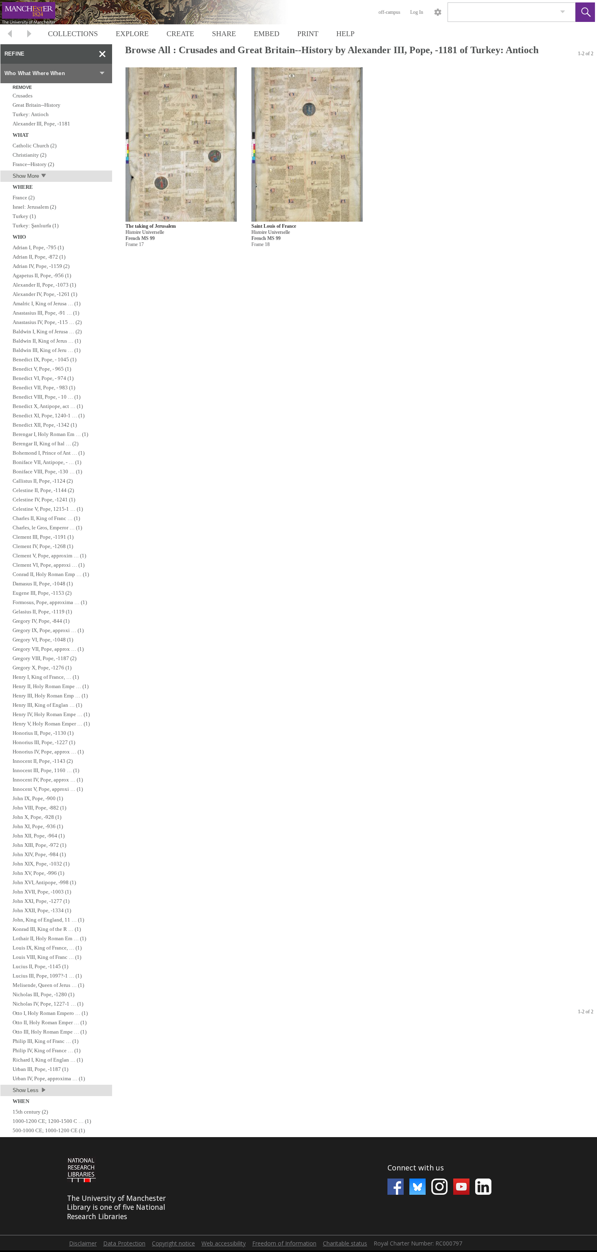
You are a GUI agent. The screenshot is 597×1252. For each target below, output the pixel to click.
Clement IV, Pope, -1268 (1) (43, 546)
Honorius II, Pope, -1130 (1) (43, 733)
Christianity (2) (29, 155)
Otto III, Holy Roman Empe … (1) (50, 1032)
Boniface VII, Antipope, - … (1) (47, 462)
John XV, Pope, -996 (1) (38, 873)
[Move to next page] (29, 34)
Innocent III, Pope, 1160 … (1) (46, 770)
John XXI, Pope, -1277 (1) (41, 901)
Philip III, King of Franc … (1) (45, 1041)
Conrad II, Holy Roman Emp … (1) (51, 574)
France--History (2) (33, 164)
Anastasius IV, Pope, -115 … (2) (47, 322)
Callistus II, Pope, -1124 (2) (43, 481)
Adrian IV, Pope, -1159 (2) (41, 266)
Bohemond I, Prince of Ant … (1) (48, 453)
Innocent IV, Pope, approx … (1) (48, 780)
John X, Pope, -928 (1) (37, 817)
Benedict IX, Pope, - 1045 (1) (44, 359)
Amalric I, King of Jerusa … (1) (46, 303)
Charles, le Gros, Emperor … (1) (47, 528)
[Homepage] (153, 12)
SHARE (224, 34)
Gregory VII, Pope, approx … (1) (48, 649)
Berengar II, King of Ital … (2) (45, 443)
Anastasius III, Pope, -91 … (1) (46, 313)
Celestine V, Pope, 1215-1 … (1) (48, 509)
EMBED (266, 34)
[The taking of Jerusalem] (181, 144)
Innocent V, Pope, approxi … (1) (48, 789)
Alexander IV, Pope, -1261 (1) (45, 294)
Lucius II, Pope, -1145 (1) (40, 966)
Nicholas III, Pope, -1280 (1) (43, 994)
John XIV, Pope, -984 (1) (39, 854)
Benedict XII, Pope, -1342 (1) (45, 425)
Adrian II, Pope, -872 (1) (39, 257)
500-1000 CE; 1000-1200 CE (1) (49, 1130)
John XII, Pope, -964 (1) (39, 836)
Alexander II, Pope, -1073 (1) (44, 285)
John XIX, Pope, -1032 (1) (41, 864)
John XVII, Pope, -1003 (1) (42, 892)
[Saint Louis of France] (307, 144)
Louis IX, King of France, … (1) (47, 948)
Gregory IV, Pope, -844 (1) (41, 621)
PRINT (307, 34)
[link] (563, 12)
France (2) (24, 197)
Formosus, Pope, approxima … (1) (50, 602)
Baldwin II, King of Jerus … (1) (47, 341)
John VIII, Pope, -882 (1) (39, 808)
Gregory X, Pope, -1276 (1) (42, 668)
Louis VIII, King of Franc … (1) (47, 957)
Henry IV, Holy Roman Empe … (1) (51, 714)
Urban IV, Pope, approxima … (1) (49, 1078)
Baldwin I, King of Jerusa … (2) (47, 331)
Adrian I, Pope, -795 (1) (38, 247)
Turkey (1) (24, 216)
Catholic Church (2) (34, 145)
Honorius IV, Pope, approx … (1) (48, 752)
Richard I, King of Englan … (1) (48, 1060)
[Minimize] (102, 54)
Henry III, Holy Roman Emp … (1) (50, 696)
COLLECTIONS (73, 34)
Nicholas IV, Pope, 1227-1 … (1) (48, 1004)
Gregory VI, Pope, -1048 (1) (43, 640)
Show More (26, 176)
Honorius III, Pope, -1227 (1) (44, 742)
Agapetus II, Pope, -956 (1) (42, 275)
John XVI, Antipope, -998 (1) (44, 882)
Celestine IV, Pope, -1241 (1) (44, 499)
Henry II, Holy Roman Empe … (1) (51, 686)
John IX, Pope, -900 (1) (38, 798)
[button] (585, 12)
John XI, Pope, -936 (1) (38, 826)
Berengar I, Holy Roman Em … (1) (50, 434)
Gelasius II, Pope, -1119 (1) (42, 612)
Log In (416, 12)
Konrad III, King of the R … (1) (47, 929)
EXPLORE (132, 34)
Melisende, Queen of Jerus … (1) (48, 985)
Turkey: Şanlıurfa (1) (35, 225)
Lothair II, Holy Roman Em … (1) (49, 938)
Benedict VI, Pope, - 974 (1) (43, 378)
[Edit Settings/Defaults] (438, 12)
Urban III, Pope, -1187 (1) (40, 1069)
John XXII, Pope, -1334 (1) (42, 910)
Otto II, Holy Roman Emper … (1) (50, 1022)
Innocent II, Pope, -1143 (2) (43, 761)
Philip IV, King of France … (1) (46, 1050)
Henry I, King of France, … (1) (46, 677)
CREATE (180, 34)
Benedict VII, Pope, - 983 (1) (44, 387)
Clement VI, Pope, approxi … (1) (48, 565)
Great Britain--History (37, 105)
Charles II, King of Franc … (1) (46, 518)
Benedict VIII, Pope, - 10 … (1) (46, 397)
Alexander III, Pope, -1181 (41, 124)
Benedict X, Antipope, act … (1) (48, 406)
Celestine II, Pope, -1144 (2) (43, 490)
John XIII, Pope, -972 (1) (39, 845)
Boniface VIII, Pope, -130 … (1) (47, 471)
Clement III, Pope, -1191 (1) (43, 537)
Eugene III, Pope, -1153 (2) (42, 593)
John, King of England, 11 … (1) (48, 920)
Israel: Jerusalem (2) (34, 207)
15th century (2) (30, 1112)
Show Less (26, 1090)
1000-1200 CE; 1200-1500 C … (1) (52, 1121)
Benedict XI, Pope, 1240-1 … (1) (48, 415)
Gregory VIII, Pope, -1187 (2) (44, 658)
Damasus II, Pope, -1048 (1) (43, 584)
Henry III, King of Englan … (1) (47, 705)
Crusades (22, 96)
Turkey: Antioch (31, 114)
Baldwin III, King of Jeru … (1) (46, 350)
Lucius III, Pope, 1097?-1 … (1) (47, 976)
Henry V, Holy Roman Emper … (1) (51, 724)
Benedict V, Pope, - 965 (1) (42, 369)
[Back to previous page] (9, 34)
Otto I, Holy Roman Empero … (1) (50, 1013)
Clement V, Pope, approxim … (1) (49, 556)
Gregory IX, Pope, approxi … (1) (48, 630)
